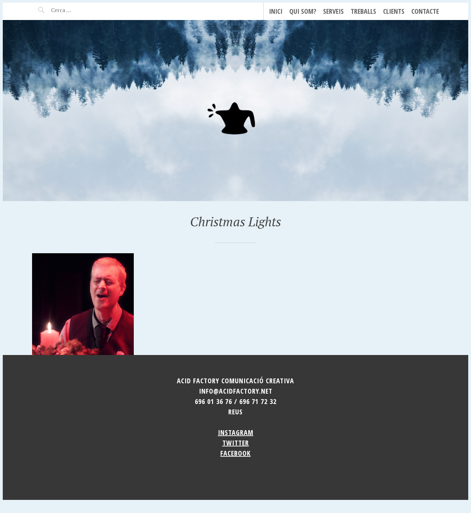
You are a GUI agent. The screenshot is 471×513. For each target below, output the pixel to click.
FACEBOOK (235, 453)
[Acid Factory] (235, 110)
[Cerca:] (79, 10)
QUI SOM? (302, 11)
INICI (275, 11)
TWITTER (235, 442)
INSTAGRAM (235, 432)
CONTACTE (425, 11)
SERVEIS (333, 11)
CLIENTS (393, 11)
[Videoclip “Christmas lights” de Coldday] (83, 304)
